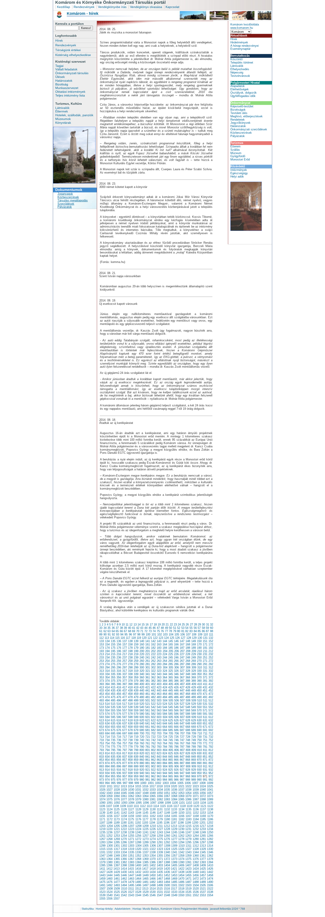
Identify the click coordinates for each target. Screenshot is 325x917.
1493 (117, 885)
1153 (203, 812)
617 (124, 720)
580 (142, 713)
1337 (145, 852)
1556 (109, 898)
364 (164, 677)
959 (136, 776)
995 (113, 783)
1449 (145, 875)
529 (193, 703)
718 (130, 736)
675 (113, 730)
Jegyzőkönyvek (240, 122)
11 (127, 624)
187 (182, 647)
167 (182, 644)
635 (113, 723)
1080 (145, 799)
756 (119, 743)
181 (147, 647)
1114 (156, 806)
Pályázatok (64, 206)
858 (130, 759)
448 (187, 690)
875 (113, 763)
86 (203, 631)
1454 (181, 875)
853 (101, 759)
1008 (202, 783)
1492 (109, 885)
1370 (152, 859)
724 (164, 736)
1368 (138, 859)
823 (159, 753)
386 (176, 680)
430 (199, 687)
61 (100, 631)
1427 (102, 872)
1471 (188, 878)
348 (187, 674)
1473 (203, 878)
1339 (160, 852)
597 (124, 717)
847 (182, 756)
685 (170, 730)
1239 (131, 832)
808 (188, 750)
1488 (196, 882)
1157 (117, 816)
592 (210, 713)
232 (210, 654)
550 (199, 707)
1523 (102, 892)
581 (147, 713)
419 (136, 687)
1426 (210, 868)
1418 (152, 868)
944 (164, 773)
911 (205, 766)
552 (210, 707)
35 (109, 627)
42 (137, 627)
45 (150, 627)
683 (159, 730)
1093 (124, 802)
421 (147, 687)
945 (170, 773)
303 (159, 667)
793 (101, 750)
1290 (152, 842)
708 (188, 733)
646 (176, 723)
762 (153, 743)
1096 (146, 802)
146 (176, 641)
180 (142, 647)
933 (101, 773)
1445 (117, 875)
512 (210, 700)
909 (193, 766)
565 (170, 710)
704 (165, 733)
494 (107, 700)
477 (124, 697)
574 (107, 713)
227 (182, 654)
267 (182, 660)
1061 (124, 796)
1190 (124, 822)
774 (107, 746)
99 (143, 634)
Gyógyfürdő (237, 156)
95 (126, 634)
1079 (138, 799)
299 (136, 667)
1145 (145, 812)
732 (210, 736)
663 (159, 726)
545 (170, 707)
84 (195, 631)
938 (130, 773)
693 (101, 733)
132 (210, 637)
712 (210, 733)
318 (130, 670)
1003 (165, 783)
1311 (188, 845)
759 (136, 743)
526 (176, 703)
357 (124, 677)
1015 (138, 786)
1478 (124, 882)
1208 (138, 826)
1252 (109, 835)
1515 (160, 888)
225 (170, 654)
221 (147, 654)
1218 (210, 826)
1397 (117, 865)
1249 (203, 832)
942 (153, 773)
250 (199, 657)
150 (199, 641)
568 (187, 710)
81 (182, 631)
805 (170, 750)
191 (205, 647)
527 (182, 703)
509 (193, 700)
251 (205, 657)
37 (117, 627)
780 (142, 746)
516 (119, 703)
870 (199, 759)
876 (119, 763)
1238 (124, 832)
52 (178, 627)
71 (141, 631)
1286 (124, 842)
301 (147, 667)
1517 (174, 888)
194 (107, 651)
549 (193, 707)
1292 (167, 842)
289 (193, 664)
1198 (181, 822)
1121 (203, 806)
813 (101, 753)
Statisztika (88, 908)
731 (205, 736)
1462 (124, 878)
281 (147, 664)
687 (182, 730)
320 (142, 670)
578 (130, 713)
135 (113, 641)
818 (130, 753)
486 (176, 697)
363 (159, 677)
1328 (196, 849)
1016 (145, 786)
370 (199, 677)
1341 (174, 852)
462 (153, 693)
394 (107, 684)
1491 (102, 885)
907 (182, 766)
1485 (174, 882)
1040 (203, 789)
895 (113, 766)
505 (170, 700)
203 (159, 651)
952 (210, 773)
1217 (203, 826)
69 (133, 631)
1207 (131, 826)
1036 (174, 789)
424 (164, 687)
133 (101, 641)
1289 (145, 842)
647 (182, 723)
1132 (167, 809)
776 (119, 746)
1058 (102, 796)
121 (149, 637)
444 (164, 690)
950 (199, 773)
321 (147, 670)
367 (182, 677)
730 (199, 736)
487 (182, 697)
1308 (167, 845)
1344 (196, 852)
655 (113, 726)
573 (101, 713)
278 (130, 664)
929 (193, 769)
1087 (196, 799)
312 (210, 667)
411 (205, 684)
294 (107, 667)
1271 (131, 839)
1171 (102, 819)
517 (124, 703)
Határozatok (63, 80)
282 (153, 664)
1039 (196, 789)
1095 (139, 802)
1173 (117, 819)
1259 (160, 835)
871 (205, 759)
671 (205, 726)
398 (130, 684)
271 (205, 660)
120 (144, 637)
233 (101, 657)
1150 (181, 812)
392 (210, 680)
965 (170, 776)
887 (182, 763)
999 (136, 783)
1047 (138, 793)
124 (166, 637)
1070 (188, 796)
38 (121, 627)
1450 (152, 875)
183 (159, 647)
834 (107, 756)
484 (164, 697)
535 (113, 707)
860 (142, 759)
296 (119, 667)
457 (124, 693)
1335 (131, 852)
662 (153, 726)
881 (147, 763)
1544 (138, 895)
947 (182, 773)
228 (187, 654)
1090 (102, 802)
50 (170, 627)
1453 (174, 875)
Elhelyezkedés (239, 69)
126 (177, 637)
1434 (152, 872)
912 (210, 766)
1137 (203, 809)
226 (176, 654)
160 (142, 644)
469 (193, 693)
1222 (124, 829)
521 (147, 703)
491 (205, 697)
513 (101, 703)
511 (205, 700)
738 (130, 740)
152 (210, 641)
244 (164, 657)
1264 (196, 835)
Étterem (235, 146)
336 (119, 674)
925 (170, 769)
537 (124, 707)
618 (130, 720)
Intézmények (238, 170)
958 (130, 776)
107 (188, 634)
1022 (188, 786)
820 (142, 753)
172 (210, 644)
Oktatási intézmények (70, 91)
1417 (145, 868)
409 (193, 684)
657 (124, 726)
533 (101, 707)
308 (188, 667)
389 (193, 680)
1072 (203, 796)
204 (165, 651)
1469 (174, 878)
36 (113, 627)
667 (182, 726)
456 (119, 693)
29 (199, 624)
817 (124, 753)
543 (159, 707)
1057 (210, 793)
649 (193, 723)
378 (130, 680)
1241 (145, 832)
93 (117, 634)
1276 (167, 839)
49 (166, 627)
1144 (138, 812)
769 (193, 743)
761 (147, 743)
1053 (181, 793)
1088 (203, 799)
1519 (188, 888)
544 (164, 707)
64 (113, 631)
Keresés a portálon (69, 23)
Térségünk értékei (68, 50)
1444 (109, 875)
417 (124, 687)
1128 (138, 809)
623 (159, 720)
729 (193, 736)
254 (107, 660)
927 (182, 769)
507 (182, 700)
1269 (117, 839)
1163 (160, 816)
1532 (167, 892)
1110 (130, 806)
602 (153, 717)
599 (136, 717)
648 (187, 723)
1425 (203, 868)
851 (205, 756)
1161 (145, 816)
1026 (102, 789)
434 (107, 690)
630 (199, 720)
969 (193, 776)
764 (164, 743)
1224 (138, 829)
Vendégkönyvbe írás (112, 7)
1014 (131, 786)
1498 (152, 885)
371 (205, 677)
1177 (145, 819)
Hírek (59, 40)
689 (193, 730)
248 (187, 657)
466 (176, 693)
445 (170, 690)
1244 (167, 832)
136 (119, 641)
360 (142, 677)
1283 (102, 842)
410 (199, 684)
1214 (181, 826)
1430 (124, 872)
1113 (149, 806)
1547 (160, 895)
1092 (117, 802)
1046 (131, 793)
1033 (152, 789)
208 (188, 651)
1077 (124, 799)
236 (119, 657)
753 (101, 743)
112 (101, 637)
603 (159, 717)
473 (101, 697)
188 (187, 647)
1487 (188, 882)
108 (194, 634)
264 (164, 660)
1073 (210, 796)
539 (136, 707)
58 (203, 627)
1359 (188, 855)
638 (130, 723)
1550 (181, 895)
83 (191, 631)
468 (187, 693)
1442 (210, 872)
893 (101, 766)
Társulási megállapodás (72, 200)
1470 (181, 878)
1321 (145, 849)
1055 (196, 793)
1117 (176, 806)
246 (176, 657)
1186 (210, 819)
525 (170, 703)
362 (153, 677)
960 (142, 776)
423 (159, 687)
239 (136, 657)
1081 (152, 799)
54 (186, 627)
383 (159, 680)
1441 (203, 872)
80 (178, 631)
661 (147, 726)
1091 (110, 802)
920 (142, 769)
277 (124, 664)
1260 (167, 835)
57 (199, 627)
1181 (174, 819)
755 (113, 743)
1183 (188, 819)
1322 (152, 849)
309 (193, 667)
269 (193, 660)
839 (136, 756)
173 (101, 647)
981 (147, 779)
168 (187, 644)
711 (205, 733)
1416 (138, 868)
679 (136, 730)
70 (137, 631)
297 (124, 667)
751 (205, 740)
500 (142, 700)
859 (136, 759)
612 (210, 717)
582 (153, 713)
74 (154, 631)
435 (113, 690)
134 (107, 641)
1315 (102, 849)
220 (142, 654)
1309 (174, 845)
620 (142, 720)
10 (123, 624)
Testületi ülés (238, 113)
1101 (182, 802)
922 (153, 769)
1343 (188, 852)
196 (119, 651)
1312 (196, 845)
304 (165, 667)
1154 (210, 812)
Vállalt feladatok (66, 69)
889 (193, 763)
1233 (203, 829)
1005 (180, 783)
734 (107, 740)
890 (199, 763)
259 (136, 660)
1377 (203, 859)
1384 (138, 862)
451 (205, 690)
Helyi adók (237, 176)
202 (153, 651)
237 (124, 657)
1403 (160, 865)
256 (119, 660)
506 (176, 700)
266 (176, 660)
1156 (110, 816)
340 (142, 674)
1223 (131, 829)
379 (136, 680)
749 (193, 740)
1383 (131, 862)
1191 (131, 822)
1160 (138, 816)
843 (159, 756)
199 (136, 651)
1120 (196, 806)
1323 (160, 849)
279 (136, 664)
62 (105, 631)
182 (153, 647)
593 (101, 717)
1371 (160, 859)
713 (101, 736)
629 (193, 720)
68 (129, 631)
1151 (188, 812)
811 (205, 750)
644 (164, 723)
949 (193, 773)
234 (107, 657)
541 (147, 707)
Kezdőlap (63, 7)
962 (153, 776)
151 (205, 641)
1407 (188, 865)
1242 (152, 832)
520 (142, 703)
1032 (145, 789)
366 (176, 677)
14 (139, 624)
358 (130, 677)
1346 (210, 852)
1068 (174, 796)
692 (210, 730)
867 (182, 759)
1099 (168, 802)
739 (136, 740)
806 (176, 750)
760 (142, 743)
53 (182, 627)
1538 (210, 892)
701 (147, 733)
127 (183, 637)
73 (150, 631)
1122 (210, 806)
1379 (102, 862)
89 (100, 634)
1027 (109, 789)
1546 (152, 895)
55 (191, 627)
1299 (102, 845)
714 (107, 736)
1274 (152, 839)
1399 (131, 865)
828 (187, 753)
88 (211, 631)
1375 (188, 859)
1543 (131, 895)
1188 (109, 822)
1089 (210, 799)
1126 (124, 809)
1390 (181, 862)
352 (210, 674)
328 (187, 670)
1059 (109, 796)
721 (147, 736)
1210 (153, 826)
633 (101, 723)
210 (199, 651)
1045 (124, 793)
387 (182, 680)
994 (107, 783)
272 (210, 660)
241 (147, 657)
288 (187, 664)
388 (187, 680)
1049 (152, 793)
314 (107, 670)
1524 (109, 892)
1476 (109, 882)
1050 (160, 793)
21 (167, 624)
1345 (203, 852)
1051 (167, 793)
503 (159, 700)
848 (187, 756)
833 (101, 756)
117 (128, 637)
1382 (124, 862)
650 (199, 723)
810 (199, 750)
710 (199, 733)
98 (138, 634)
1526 (124, 892)
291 (205, 664)
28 (195, 624)
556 (119, 710)
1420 (167, 868)
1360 (196, 855)
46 (154, 627)
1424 (196, 868)
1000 (143, 783)
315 (113, 670)
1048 (145, 793)
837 (124, 756)
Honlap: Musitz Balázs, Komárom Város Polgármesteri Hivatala (170, 908)
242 (153, 657)
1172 (110, 819)
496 (119, 700)
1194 (152, 822)
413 (101, 687)
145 (170, 641)
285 (170, 664)
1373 (174, 859)
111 (211, 634)
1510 (124, 888)
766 (176, 743)
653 (101, 726)
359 (136, 677)
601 (147, 717)
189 (193, 647)
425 (170, 687)
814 (107, 753)
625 (170, 720)
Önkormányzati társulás (71, 73)
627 (182, 720)
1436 (167, 872)
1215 (188, 826)
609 (193, 717)
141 (147, 641)
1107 (109, 806)
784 (164, 746)
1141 (117, 812)
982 (153, 779)
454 (107, 693)
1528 (138, 892)
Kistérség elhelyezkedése (73, 55)
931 (205, 769)
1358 (181, 855)
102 (159, 634)
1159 (131, 816)
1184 (196, 819)
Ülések (60, 77)
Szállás (235, 149)
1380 (109, 862)
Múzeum (235, 153)
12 (130, 624)
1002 (158, 783)
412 (210, 684)
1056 (203, 793)
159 (136, 644)
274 (107, 664)
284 (164, 664)
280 (142, 664)
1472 (196, 878)
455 (113, 693)
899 (136, 766)
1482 (152, 882)
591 (205, 713)
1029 (124, 789)
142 (153, 641)
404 (165, 684)
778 (130, 746)
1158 (124, 816)
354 (107, 677)
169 (193, 644)
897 (124, 766)
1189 (117, 822)
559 (136, 710)
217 (124, 654)
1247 (188, 832)
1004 (173, 783)
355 (113, 677)
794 (107, 750)
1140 (110, 812)
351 (205, 674)
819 (136, 753)
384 (164, 680)
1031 (138, 789)
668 (187, 726)
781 (147, 746)
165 (170, 644)
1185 (203, 819)
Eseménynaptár (240, 48)
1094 (131, 802)
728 (187, 736)
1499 (160, 885)
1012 (116, 786)
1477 (117, 882)
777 (124, 746)
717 (124, 736)
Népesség (236, 72)
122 (155, 637)
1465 (145, 878)
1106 (102, 806)
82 (186, 631)
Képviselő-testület (241, 106)
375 (113, 680)
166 (176, 644)
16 (147, 624)
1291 (160, 842)
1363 (102, 859)
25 (183, 624)
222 (153, 654)
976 (119, 779)
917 (124, 769)
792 (210, 746)
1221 (117, 829)
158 (130, 644)
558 (130, 710)
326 (176, 670)
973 (101, 779)
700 (142, 733)
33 (100, 627)
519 (136, 703)
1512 (138, 888)
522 (153, 703)
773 (101, 746)
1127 (131, 809)
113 (107, 637)
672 (210, 726)
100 (148, 634)
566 (176, 710)
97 (134, 634)
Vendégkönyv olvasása (146, 7)
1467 (160, 878)
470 (199, 693)
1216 (196, 826)
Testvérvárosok (240, 75)
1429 (117, 872)
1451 (160, 875)
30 (203, 624)
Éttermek (61, 111)
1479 (131, 882)
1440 (196, 872)
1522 (210, 888)
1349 (117, 855)
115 (117, 637)
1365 (117, 859)
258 (130, 660)
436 (119, 690)
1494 (124, 885)
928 (187, 769)
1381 (117, 862)
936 (119, 773)
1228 (167, 829)
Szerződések (65, 203)
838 (130, 756)
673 (101, 730)
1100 (175, 802)
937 (124, 773)
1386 (152, 862)
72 (145, 631)
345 (170, 674)
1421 (174, 868)
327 (182, 670)
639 (136, 723)
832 (210, 753)
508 (188, 700)
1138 (210, 809)
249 (193, 657)
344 (164, 674)
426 (176, 687)
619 (136, 720)
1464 (138, 878)
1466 (152, 878)
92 (113, 634)
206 (176, 651)
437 (124, 690)
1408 (196, 865)
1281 (203, 839)
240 (142, 657)
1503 (188, 885)
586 (176, 713)
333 (101, 674)
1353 (145, 855)
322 (153, 670)
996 (119, 783)
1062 (131, 796)
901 (147, 766)
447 (182, 690)
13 (135, 624)
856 (119, 759)
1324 (167, 849)
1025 (210, 786)
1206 (124, 826)
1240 (138, 832)
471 (205, 693)
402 (153, 684)
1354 (152, 855)
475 (113, 697)
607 (182, 717)
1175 (131, 819)
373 (101, 680)
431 (205, 687)
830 (199, 753)
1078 (131, 799)
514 (107, 703)
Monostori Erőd (240, 159)
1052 (174, 793)
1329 (203, 849)
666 (176, 726)
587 (182, 713)
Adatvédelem (122, 908)
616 (119, 720)
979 (136, 779)
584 (164, 713)
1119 (189, 806)
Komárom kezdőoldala (244, 24)
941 (147, 773)
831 (205, 753)
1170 (210, 816)
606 (176, 717)
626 (176, 720)
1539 (102, 895)
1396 (109, 865)
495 (113, 700)
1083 (167, 799)
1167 (188, 816)
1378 (210, 859)
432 (210, 687)
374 (107, 680)
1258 (152, 835)
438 (130, 690)
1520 (196, 888)
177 (124, 647)
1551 (188, 895)
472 (210, 693)
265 (170, 660)
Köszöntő (236, 59)
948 (187, 773)
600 (142, 717)
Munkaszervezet (66, 88)
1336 (138, 852)
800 (142, 750)
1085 (181, 799)
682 (153, 730)
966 (176, 776)
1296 (196, 842)
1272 (138, 839)
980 (142, 779)
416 (119, 687)
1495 (131, 885)
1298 (210, 842)
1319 (131, 849)
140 (142, 641)
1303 (131, 845)
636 (119, 723)
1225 (145, 829)
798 (130, 750)
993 (101, 783)
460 (142, 693)
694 (107, 733)
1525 (117, 892)
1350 (124, 855)
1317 (117, 849)
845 (170, 756)
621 (147, 720)
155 (113, 644)
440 (142, 690)
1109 (123, 806)
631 (205, 720)
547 (182, 707)
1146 (153, 812)
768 (187, 743)
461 (147, 693)
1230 (181, 829)
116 (122, 637)
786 (176, 746)
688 (187, 730)
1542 (124, 895)
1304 (138, 845)
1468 (167, 878)
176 (119, 647)
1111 (136, 806)
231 (205, 654)
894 (107, 766)
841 (147, 756)
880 (142, 763)
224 (164, 654)
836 (119, 756)
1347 (102, 855)
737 (124, 740)
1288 (138, 842)
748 (187, 740)
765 (170, 743)
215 (113, 654)
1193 (145, 822)
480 (142, 697)
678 (130, 730)
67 (125, 631)
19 (159, 624)
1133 (174, 809)
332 (210, 670)
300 (142, 667)
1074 (102, 799)
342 (153, 674)
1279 (188, 839)
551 (205, 707)
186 (176, 647)
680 (142, 730)
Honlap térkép (104, 908)
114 (112, 637)
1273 (145, 839)
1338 (152, 852)
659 (136, 726)
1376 (196, 859)
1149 (174, 812)
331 (205, 670)
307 (182, 667)
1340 (167, 852)
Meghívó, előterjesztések (246, 116)
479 (136, 697)
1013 (124, 786)
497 (124, 700)
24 (179, 624)
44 (145, 627)
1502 (181, 885)
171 (205, 644)
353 (101, 677)
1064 (145, 796)
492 (210, 697)
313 (101, 670)
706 (176, 733)
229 (193, 654)
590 (199, 713)
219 (136, 654)
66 (121, 631)
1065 (152, 796)
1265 (203, 835)
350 (199, 674)
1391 (188, 862)
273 (101, 664)
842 (153, 756)
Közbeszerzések (68, 197)
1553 (203, 895)
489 (193, 697)
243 (159, 657)
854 (107, 759)
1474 (210, 878)
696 (119, 733)
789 (193, 746)
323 (159, 670)
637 (124, 723)
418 (130, 687)
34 (105, 627)
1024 (203, 786)
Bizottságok (238, 109)
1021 (181, 786)
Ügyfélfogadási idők (243, 96)
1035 (167, 789)
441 (147, 690)
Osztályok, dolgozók (243, 92)
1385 (145, 862)
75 (158, 631)
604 (165, 717)
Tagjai (59, 66)
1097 (153, 802)
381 (147, 680)
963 (159, 776)
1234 (210, 829)
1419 (160, 868)
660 (142, 726)
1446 (124, 875)
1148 (167, 812)
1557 (116, 898)
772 (210, 743)
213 (101, 654)
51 (174, 627)
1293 (174, 842)
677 (124, 730)
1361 (203, 855)
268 (187, 660)
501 (147, 700)
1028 (117, 789)
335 (113, 674)
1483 (160, 882)
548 (187, 707)
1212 (167, 826)
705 (170, 733)
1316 (109, 849)
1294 (181, 842)
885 (170, 763)
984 (164, 779)
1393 (203, 862)
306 (176, 667)
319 (136, 670)
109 (200, 634)
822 (153, 753)
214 (107, 654)
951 (205, 773)
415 (113, 687)
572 (210, 710)
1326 (181, 849)
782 (153, 746)
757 (124, 743)
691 (205, 730)
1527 (131, 892)
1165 (174, 816)
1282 (210, 839)
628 (187, 720)
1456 (196, 875)
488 (187, 697)
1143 (131, 812)
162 (153, 644)
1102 (189, 802)
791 (205, 746)
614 (107, 720)
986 (176, 779)
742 (153, 740)
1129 (145, 809)
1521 (203, 888)
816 (119, 753)
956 (119, 776)
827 (182, 753)
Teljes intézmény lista (70, 95)
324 (164, 670)
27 (191, 624)
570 (199, 710)
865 (170, 759)
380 (142, 680)
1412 (109, 868)
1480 (138, 882)
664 (164, 726)
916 (119, 769)
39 (125, 627)
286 (176, 664)
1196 (167, 822)
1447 (131, 875)
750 (199, 740)
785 (170, 746)
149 (193, 641)
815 (113, 753)
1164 (167, 816)
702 (153, 733)
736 (119, 740)
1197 (174, 822)
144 (164, 641)
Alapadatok (237, 86)
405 (170, 684)
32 (211, 624)
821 (147, 753)
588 (187, 713)
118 (133, 637)
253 (101, 660)
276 (119, 664)
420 (142, 687)
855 (113, 759)
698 (130, 733)
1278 (181, 839)
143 (159, 641)
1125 (117, 809)
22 (171, 624)
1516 (167, 888)
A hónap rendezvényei (244, 45)
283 (159, 664)
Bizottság (61, 84)
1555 (102, 898)
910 (199, 766)
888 (187, 763)
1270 (124, 839)
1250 (210, 832)
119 (139, 637)
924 (164, 769)
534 (107, 707)
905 (170, 766)
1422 (181, 868)
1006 (188, 783)
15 (143, 624)
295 (113, 667)
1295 (188, 842)
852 (210, 756)
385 (170, 680)
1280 (196, 839)
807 (182, 750)
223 (159, 654)
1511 (131, 888)
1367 (131, 859)
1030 (131, 789)
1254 (124, 835)
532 (210, 703)
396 (119, 684)
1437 (174, 872)
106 (182, 634)
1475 (102, 882)
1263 (188, 835)
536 (119, 707)
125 (172, 637)
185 (170, 647)
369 (193, 677)
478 (130, 697)
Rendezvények (84, 7)
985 (170, 779)
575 (113, 713)
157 (124, 644)
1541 (117, 895)
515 (113, 703)
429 (193, 687)
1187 (102, 822)
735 (113, 740)
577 (124, 713)
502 (153, 700)
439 (136, 690)
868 (187, 759)
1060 (117, 796)
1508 (110, 888)
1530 (152, 892)
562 (153, 710)
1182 (181, 819)
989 (193, 779)
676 (119, 730)
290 (199, 664)
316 (119, 670)
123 (161, 637)
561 (147, 710)
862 (153, 759)
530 (199, 703)
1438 (181, 872)
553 (101, 710)
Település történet (241, 62)
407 (182, 684)
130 (199, 637)
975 (113, 779)
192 (210, 647)
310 (199, 667)
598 (130, 717)
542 (153, 707)
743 (159, 740)
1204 (110, 826)
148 (187, 641)
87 (207, 631)
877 (124, 763)
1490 (210, 882)
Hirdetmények (239, 42)
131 (205, 637)
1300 (110, 845)
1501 (174, 885)
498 (130, 700)
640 (142, 723)
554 (107, 710)
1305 (145, 845)
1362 (210, 855)
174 (107, 647)
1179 (160, 819)
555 (113, 710)
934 (107, 773)
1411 (102, 868)
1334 (124, 852)
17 (151, 624)
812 (210, 750)
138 (130, 641)
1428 (109, 872)
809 (193, 750)
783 (159, 746)
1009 (210, 783)
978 (130, 779)
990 (199, 779)
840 (142, 756)
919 (136, 769)
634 (107, 723)
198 (130, 651)
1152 (196, 812)
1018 (160, 786)
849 (193, 756)
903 (159, 766)
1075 (109, 799)
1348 (109, 855)
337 (124, 674)
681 (147, 730)
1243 (160, 832)
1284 (109, 842)
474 (107, 697)
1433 (145, 872)
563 (159, 710)
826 (176, 753)
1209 (145, 826)
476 (119, 697)
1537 (203, 892)
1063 (138, 796)
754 (107, 743)
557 (124, 710)
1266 (210, 835)
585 (170, 713)
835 (113, 756)
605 (170, 717)
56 (195, 627)
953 (101, 776)
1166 (181, 816)
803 (159, 750)
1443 (102, 875)
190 (199, 647)
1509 (117, 888)
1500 (167, 885)
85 (199, 631)
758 (130, 743)
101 (153, 634)
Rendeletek (237, 119)
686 (176, 730)
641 (147, 723)
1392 (196, 862)
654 (107, 726)
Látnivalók (62, 108)
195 (113, 651)
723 (159, 736)
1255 (131, 835)
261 (147, 660)
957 (124, 776)
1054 (188, 793)
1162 (153, 816)
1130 (153, 809)
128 (188, 637)
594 (107, 717)
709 (193, 733)
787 (182, 746)
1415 (131, 868)
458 (130, 693)
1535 (188, 892)
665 (170, 726)
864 (164, 759)
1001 (151, 783)
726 (176, 736)
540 (142, 707)
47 (158, 627)
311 (205, 667)
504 (165, 700)
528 (187, 703)
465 (170, 693)
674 (107, 730)
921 (147, 769)
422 (153, 687)
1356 (167, 855)
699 (136, 733)
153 (101, 644)
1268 (109, 839)
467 (182, 693)
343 (159, 674)
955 (113, 776)
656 (119, 726)
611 (205, 717)
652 (210, 723)
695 (113, 733)
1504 (196, 885)
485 (170, 697)
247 (182, 657)
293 (101, 667)
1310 (181, 845)
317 (124, 670)
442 (153, 690)
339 (136, 674)
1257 (145, 835)
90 (105, 634)
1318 (124, 849)
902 (153, 766)
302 (153, 667)
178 (130, 647)
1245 (174, 832)
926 (176, 769)
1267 (102, 839)
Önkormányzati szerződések (248, 129)
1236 (109, 832)
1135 (188, 809)
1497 (145, 885)
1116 (169, 806)
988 (187, 779)
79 (174, 631)
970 (199, 776)
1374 (181, 859)
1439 (188, 872)
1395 (102, 865)
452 (210, 690)
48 (162, 627)
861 (147, 759)
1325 (174, 849)
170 (199, 644)
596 (119, 717)
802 (153, 750)
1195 (159, 822)
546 (176, 707)
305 (170, 667)
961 (147, 776)
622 (153, 720)
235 (113, 657)
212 (210, 651)
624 (164, 720)
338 (130, 674)
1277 (174, 839)
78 (170, 631)
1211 (160, 826)
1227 (160, 829)
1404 (167, 865)
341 (147, 674)
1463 (131, 878)
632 (210, 720)
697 (124, 733)
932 (210, 769)
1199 (188, 822)
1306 (153, 845)
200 (142, 651)
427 (182, 687)
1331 (102, 852)
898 (130, 766)
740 (142, 740)
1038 (188, 789)
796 (119, 750)
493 (101, 700)
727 (182, 736)
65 (117, 631)
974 (107, 779)
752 (210, 740)
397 (124, 684)
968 (187, 776)
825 (170, 753)
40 (129, 627)
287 (182, 664)
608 (188, 717)
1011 (110, 786)
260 (142, 660)
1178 (153, 819)
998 (130, 783)
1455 (188, 875)
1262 (181, 835)
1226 (152, 829)
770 (199, 743)
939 (136, 773)
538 (130, 707)
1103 (196, 802)
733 (101, 740)
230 (199, 654)
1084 (174, 799)
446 (176, 690)
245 (170, 657)
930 (199, 769)
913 (101, 769)
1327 (188, 849)
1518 (181, 888)
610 (199, 717)
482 (153, 697)
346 (176, 674)
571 (205, 710)
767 (182, 743)
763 (159, 743)
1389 (174, 862)
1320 (138, 849)
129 (194, 637)
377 (124, 680)
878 (130, 763)
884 (164, 763)
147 (182, 641)
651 (205, 723)
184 (164, 647)
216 (119, 654)
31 (207, 624)
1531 (160, 892)
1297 (203, 842)
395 (113, 684)
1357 (174, 855)
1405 (174, 865)
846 (176, 756)
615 (113, 720)
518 (130, 703)
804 (165, 750)
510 (199, 700)
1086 (188, 799)
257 (124, 660)
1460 (109, 878)
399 (136, 684)
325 (170, 670)
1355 (160, 855)
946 (176, 773)
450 (199, 690)
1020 (174, 786)
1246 (181, 832)
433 (101, 690)
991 (205, 779)
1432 (138, 872)
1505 (203, 885)
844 (164, 756)
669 (193, 726)
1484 (167, 882)
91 (109, 634)
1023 (196, 786)
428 (187, 687)
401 (147, 684)
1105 (210, 802)
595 (113, 717)
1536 (196, 892)
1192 (138, 822)
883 (159, 763)
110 (205, 634)
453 (101, 693)
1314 (210, 845)
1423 (188, 868)
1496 (138, 885)
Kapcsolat (172, 7)
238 (130, 657)
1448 (138, 875)
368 (187, 677)
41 (133, 627)
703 (159, 733)
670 (199, 726)
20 (163, 624)
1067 (167, 796)
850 (199, 756)
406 (176, 684)
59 (207, 627)
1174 (124, 819)
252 (210, 657)
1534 (181, 892)
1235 (102, 832)
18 (155, 624)
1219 (102, 829)
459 (136, 693)
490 (199, 697)
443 (159, 690)
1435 (160, 872)
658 (130, 726)
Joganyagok (65, 193)
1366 (124, 859)
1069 (181, 796)
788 (187, 746)
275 (113, 664)
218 (130, 654)
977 (124, 779)
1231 (188, 829)
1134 (181, 809)
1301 (117, 845)
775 (113, 746)
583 (159, 713)
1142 (124, 812)
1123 (102, 809)
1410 (210, 865)
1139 (102, 812)
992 (210, 779)
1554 (210, 895)
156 (119, 644)
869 (193, 759)
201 (147, 651)
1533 (174, 892)
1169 (203, 816)
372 (210, 677)
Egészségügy (239, 173)
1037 (181, 789)
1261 (174, 835)
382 (153, 680)
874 (107, 763)
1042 (102, 793)
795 (113, 750)
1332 (109, 852)
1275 (160, 839)
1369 (145, 859)
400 (142, 684)
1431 (131, 872)
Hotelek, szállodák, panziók (74, 115)
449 (193, 690)
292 (210, 664)
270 (199, 660)
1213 (174, 826)
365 (170, 677)
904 (165, 766)
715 (113, 736)
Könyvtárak (63, 122)
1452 (167, 875)
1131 (160, 809)
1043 (109, 793)
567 (182, 710)
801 (147, 750)
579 (136, 713)
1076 (117, 799)
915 (113, 769)
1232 (196, 829)
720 (142, 736)
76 (162, 631)
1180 (167, 819)
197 (124, 651)
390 (199, 680)
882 (153, 763)
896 (119, 766)
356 (119, 677)
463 (159, 693)
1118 (183, 806)
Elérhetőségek (239, 89)
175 (113, 647)
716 (119, 736)
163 (159, 644)
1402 (152, 865)
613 (101, 720)
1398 (124, 865)
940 (142, 773)
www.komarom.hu (241, 27)
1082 (160, 799)
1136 (196, 809)
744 (164, 740)
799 (136, 750)
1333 (117, 852)
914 (107, 769)
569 (193, 710)
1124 (110, 809)
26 (187, 624)
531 (205, 703)
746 (176, 740)
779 (136, 746)
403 (159, 684)
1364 (109, 859)
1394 (210, 862)
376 (119, 680)
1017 (152, 786)
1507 (102, 888)
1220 (109, 829)
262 (153, 660)
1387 (160, 862)
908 (188, 766)
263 (159, 660)
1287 (131, 842)
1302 (124, 845)
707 (182, 733)
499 (136, 700)
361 (147, 677)
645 (170, 723)
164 (164, 644)
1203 (102, 826)
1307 (160, 845)
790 (199, 746)
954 (107, 776)
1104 (203, 802)
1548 (167, 895)
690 (199, 730)
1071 (196, 796)
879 (136, 763)
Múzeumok (63, 119)
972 (210, 776)
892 (210, 763)
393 (101, 684)
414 (107, 687)
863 (159, 759)
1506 (210, 885)
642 (153, 723)
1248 (196, 832)
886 (176, 763)
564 (164, 710)
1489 (203, 882)
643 (159, 723)
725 (170, 736)
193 (101, 651)
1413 (116, 868)
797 (124, 750)
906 (176, 766)
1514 (152, 888)
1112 (143, 806)
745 (170, 740)
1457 (203, 875)
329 (193, 670)
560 (142, 710)
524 (164, 703)
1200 (195, 822)
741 (147, 740)
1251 (102, 835)
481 (147, 697)
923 (159, 769)
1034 (160, 789)
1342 (181, 852)
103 (165, 634)
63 (109, 631)
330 (199, 670)
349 (193, 674)
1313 (203, 845)
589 (193, 713)
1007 (195, 783)
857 (124, 759)
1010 (102, 786)
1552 (196, 895)
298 (130, 667)
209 (193, 651)
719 (136, 736)
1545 (145, 895)
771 (205, 743)
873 (101, 763)
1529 (145, 892)
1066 (160, 796)
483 (159, 697)
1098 (160, 802)
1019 (167, 786)
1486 (181, 882)
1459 (102, 878)
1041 (210, 789)
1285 (117, 842)
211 (205, 651)
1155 (102, 816)
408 (188, 684)
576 (119, 713)
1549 (174, 895)
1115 (163, 806)
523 (159, 703)
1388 (167, 862)
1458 (210, 875)
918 (130, 769)
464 (164, 693)
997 (125, 783)
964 (164, 776)
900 (142, 766)
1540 (109, 895)
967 (182, 776)
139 (136, 641)
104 (171, 634)
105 (176, 634)
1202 (210, 822)
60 (211, 627)
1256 (138, 835)
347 (182, 674)
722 (153, 736)
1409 (203, 865)
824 (164, 753)
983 (159, 779)
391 (205, 680)
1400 (138, 865)
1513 (145, 888)
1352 (138, 855)
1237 (117, 832)
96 (130, 634)
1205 (117, 826)
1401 (145, 865)
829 (193, 753)
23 (175, 624)
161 (147, 644)
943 (159, 773)
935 (113, 773)
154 (107, 644)
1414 (124, 868)
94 (121, 634)
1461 (117, 878)
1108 (116, 806)
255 (113, 660)
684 (164, 730)
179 (136, 647)
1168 (196, 816)
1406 (181, 865)
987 (182, 779)
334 (107, 674)
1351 (131, 855)
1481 (145, 882)
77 (166, 631)
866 (176, 759)
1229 (174, 829)
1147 (160, 812)
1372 (167, 859)
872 (210, 759)
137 (124, 641)
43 (141, 627)
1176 (138, 819)
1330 (210, 849)
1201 (202, 822)
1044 (117, 793)
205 (170, 651)
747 (182, 740)
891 (205, 763)
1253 (117, 835)
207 (182, 651)
